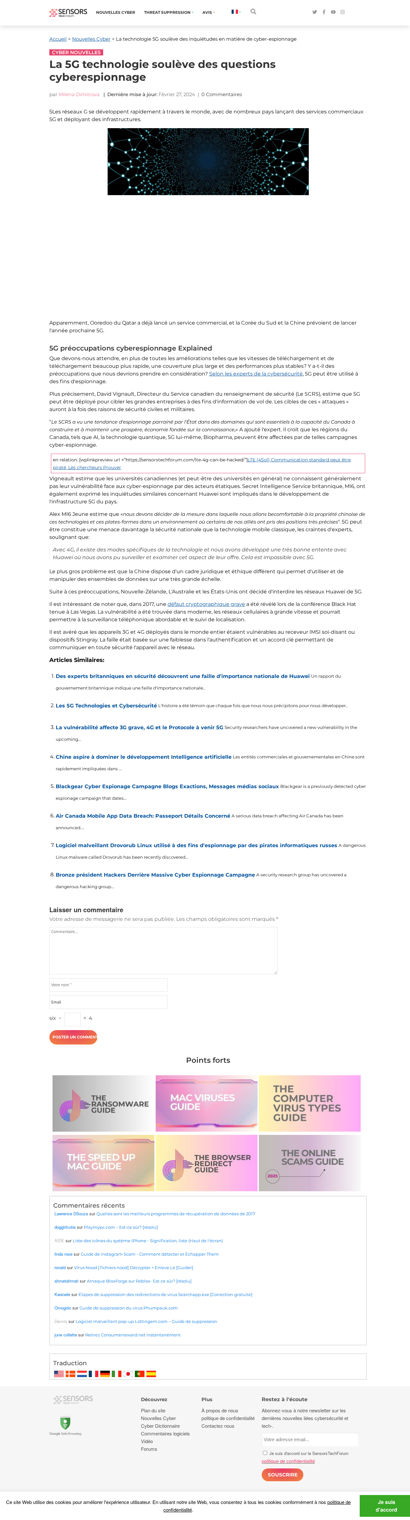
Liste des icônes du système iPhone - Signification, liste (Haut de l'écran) (148, 1240)
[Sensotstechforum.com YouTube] (333, 12)
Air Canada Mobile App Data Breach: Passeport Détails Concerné (143, 816)
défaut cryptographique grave (206, 604)
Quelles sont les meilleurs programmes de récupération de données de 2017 (175, 1213)
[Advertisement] (208, 262)
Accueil (58, 39)
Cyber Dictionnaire (160, 1425)
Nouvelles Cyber (115, 12)
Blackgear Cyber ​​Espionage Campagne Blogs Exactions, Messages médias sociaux (167, 786)
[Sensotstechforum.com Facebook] (324, 12)
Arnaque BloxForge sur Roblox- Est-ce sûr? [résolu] (139, 1281)
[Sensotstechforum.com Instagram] (342, 12)
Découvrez (154, 1399)
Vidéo (147, 1441)
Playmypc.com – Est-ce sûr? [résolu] (121, 1227)
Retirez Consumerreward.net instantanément (133, 1334)
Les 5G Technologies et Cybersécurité (106, 706)
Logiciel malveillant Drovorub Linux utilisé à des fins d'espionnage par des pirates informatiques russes (196, 845)
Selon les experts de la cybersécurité (256, 374)
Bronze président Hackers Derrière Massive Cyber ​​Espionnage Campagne (155, 875)
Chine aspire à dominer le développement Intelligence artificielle (144, 757)
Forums (149, 1448)
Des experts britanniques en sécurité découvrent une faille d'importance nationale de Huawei (183, 676)
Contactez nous (217, 1425)
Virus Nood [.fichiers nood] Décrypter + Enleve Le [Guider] (133, 1267)
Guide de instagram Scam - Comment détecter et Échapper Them (150, 1254)
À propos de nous (219, 1410)
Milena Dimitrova (79, 94)
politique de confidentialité (228, 1418)
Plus (206, 1399)
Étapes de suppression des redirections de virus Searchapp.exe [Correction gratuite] (165, 1294)
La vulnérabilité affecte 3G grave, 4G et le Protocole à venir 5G (139, 727)
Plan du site (153, 1410)
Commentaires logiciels (165, 1433)
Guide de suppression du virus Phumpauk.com (128, 1307)
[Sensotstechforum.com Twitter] (314, 12)
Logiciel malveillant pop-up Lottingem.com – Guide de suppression (146, 1321)
